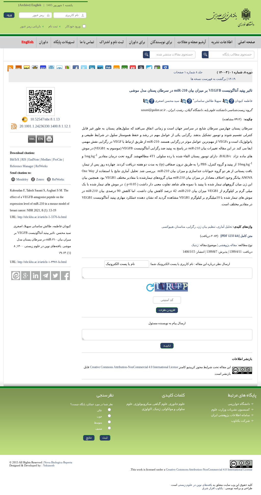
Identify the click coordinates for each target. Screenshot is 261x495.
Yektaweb (49, 465)
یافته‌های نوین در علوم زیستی (195, 484)
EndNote (33, 159)
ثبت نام (53, 26)
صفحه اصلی (246, 42)
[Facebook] (65, 275)
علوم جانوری (177, 404)
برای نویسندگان (161, 42)
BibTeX (14, 159)
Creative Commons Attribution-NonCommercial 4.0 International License (134, 367)
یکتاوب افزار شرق (212, 488)
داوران (43, 42)
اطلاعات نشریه (221, 42)
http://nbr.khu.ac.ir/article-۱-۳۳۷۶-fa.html (42, 262)
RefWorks (41, 166)
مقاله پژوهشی (227, 245)
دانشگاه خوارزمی (239, 404)
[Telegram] (45, 275)
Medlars (46, 159)
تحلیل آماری (224, 226)
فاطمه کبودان (243, 101)
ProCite (57, 159)
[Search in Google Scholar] (231, 102)
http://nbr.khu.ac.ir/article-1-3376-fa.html (42, 217)
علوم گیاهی (160, 404)
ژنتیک (195, 245)
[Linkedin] (35, 275)
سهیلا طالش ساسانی (207, 101)
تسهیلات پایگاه (64, 42)
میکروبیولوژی (142, 404)
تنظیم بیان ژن (206, 226)
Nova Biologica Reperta (58, 462)
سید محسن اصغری (167, 101)
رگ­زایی (191, 226)
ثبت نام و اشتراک (111, 42)
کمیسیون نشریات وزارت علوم (230, 409)
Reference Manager (21, 166)
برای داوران (137, 42)
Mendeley (22, 179)
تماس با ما (87, 42)
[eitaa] (15, 275)
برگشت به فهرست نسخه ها (208, 79)
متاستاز (180, 226)
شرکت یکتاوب (240, 420)
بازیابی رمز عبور (30, 26)
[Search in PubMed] (225, 102)
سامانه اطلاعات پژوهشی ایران (230, 415)
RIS (23, 159)
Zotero (40, 179)
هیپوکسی (168, 226)
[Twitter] (55, 275)
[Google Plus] (25, 275)
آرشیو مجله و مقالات (191, 42)
